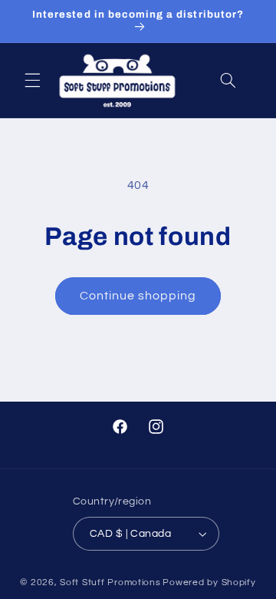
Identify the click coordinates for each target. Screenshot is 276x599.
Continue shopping (138, 296)
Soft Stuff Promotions (110, 582)
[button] (32, 80)
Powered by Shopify (209, 582)
